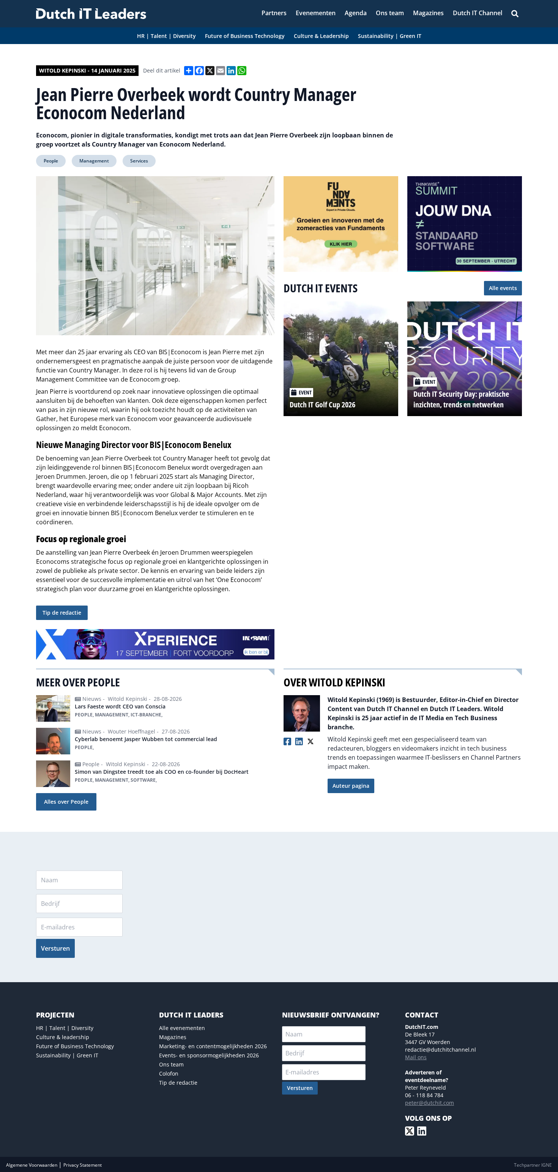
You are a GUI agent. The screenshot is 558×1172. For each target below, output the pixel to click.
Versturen (55, 948)
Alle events (503, 288)
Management (94, 161)
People (51, 161)
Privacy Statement (82, 1165)
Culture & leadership (62, 1037)
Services (139, 161)
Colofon (168, 1073)
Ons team (171, 1064)
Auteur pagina (351, 785)
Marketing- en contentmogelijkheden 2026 (213, 1046)
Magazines (172, 1037)
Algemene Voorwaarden (32, 1165)
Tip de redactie (62, 612)
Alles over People (66, 801)
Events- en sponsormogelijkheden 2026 (209, 1055)
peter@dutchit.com (429, 1102)
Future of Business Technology (75, 1046)
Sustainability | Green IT (67, 1055)
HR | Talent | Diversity (64, 1028)
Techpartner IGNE (533, 1165)
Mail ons (416, 1057)
